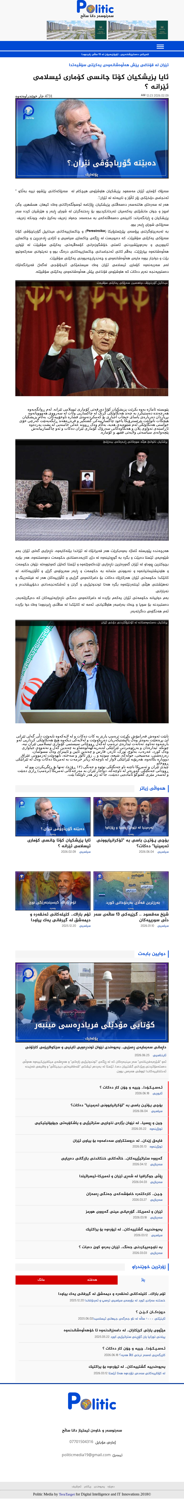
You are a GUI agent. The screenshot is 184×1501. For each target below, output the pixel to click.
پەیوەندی (99, 1487)
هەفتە (92, 1280)
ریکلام (87, 1487)
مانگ (41, 1280)
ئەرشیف (76, 1487)
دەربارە (111, 1487)
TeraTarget (67, 1494)
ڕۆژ (143, 1280)
